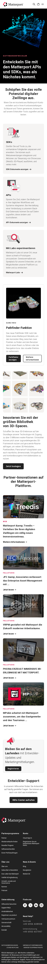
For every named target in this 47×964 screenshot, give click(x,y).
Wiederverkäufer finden (10, 842)
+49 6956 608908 (32, 924)
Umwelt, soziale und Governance (9, 882)
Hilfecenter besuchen (9, 904)
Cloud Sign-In (27, 838)
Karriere (4, 887)
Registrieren (13, 768)
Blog (24, 866)
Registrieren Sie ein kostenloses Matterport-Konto (31, 843)
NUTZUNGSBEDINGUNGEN (10, 945)
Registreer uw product (9, 915)
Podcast (4, 890)
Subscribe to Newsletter (10, 870)
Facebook (25, 905)
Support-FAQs (6, 908)
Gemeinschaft (6, 922)
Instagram (41, 905)
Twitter (30, 905)
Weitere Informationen (32, 358)
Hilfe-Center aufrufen (23, 800)
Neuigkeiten (27, 870)
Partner (4, 838)
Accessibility (6, 926)
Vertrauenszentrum (8, 919)
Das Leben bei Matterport (10, 874)
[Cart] (38, 4)
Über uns (5, 866)
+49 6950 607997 (32, 932)
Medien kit (26, 874)
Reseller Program (8, 845)
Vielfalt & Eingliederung (10, 877)
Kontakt (4, 930)
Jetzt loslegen (13, 466)
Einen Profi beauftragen (10, 853)
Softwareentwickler (8, 849)
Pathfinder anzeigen (13, 358)
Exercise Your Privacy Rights (33, 947)
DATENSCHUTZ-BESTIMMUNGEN (32, 945)
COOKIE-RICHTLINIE (13, 947)
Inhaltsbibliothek (7, 911)
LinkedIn (36, 905)
